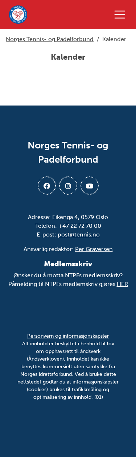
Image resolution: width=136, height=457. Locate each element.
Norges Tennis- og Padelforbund (50, 39)
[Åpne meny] (121, 14)
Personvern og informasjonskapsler (68, 336)
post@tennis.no (79, 234)
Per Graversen (94, 249)
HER (122, 284)
